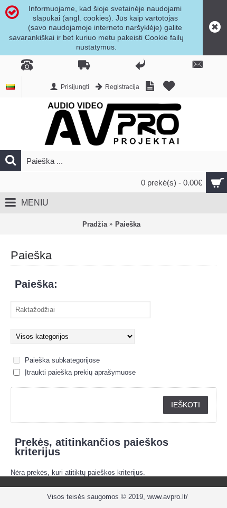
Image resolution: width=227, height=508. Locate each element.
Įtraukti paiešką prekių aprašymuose (79, 372)
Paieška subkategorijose (61, 360)
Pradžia (94, 224)
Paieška (127, 224)
